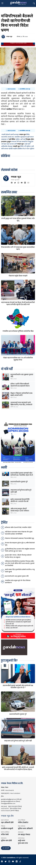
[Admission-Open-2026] (18, 442)
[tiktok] (20, 861)
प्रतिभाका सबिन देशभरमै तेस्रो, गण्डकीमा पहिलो (18, 527)
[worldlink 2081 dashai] (18, 89)
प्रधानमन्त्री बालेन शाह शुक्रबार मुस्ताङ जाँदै (21, 375)
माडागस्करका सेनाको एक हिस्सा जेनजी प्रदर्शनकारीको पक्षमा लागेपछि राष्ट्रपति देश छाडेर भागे (18, 303)
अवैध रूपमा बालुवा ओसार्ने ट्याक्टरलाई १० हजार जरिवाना (19, 509)
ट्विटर (32, 139)
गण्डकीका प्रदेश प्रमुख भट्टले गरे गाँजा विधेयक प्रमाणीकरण (17, 581)
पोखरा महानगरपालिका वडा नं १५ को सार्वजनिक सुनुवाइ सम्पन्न (18, 358)
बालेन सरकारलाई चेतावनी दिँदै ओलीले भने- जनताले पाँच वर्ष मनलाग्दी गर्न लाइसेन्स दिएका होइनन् (21, 501)
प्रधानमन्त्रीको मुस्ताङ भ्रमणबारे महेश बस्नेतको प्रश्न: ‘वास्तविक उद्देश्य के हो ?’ (21, 475)
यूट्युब (9, 141)
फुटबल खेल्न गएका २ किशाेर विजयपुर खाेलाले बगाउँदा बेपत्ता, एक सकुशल (18, 556)
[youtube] (21, 183)
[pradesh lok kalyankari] (18, 613)
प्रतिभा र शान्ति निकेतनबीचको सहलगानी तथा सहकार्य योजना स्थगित (20, 386)
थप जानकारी (6, 848)
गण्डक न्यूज (16, 177)
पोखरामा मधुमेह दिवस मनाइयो (18, 275)
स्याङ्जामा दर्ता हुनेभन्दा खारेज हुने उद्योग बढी (20, 491)
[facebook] (11, 183)
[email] (28, 183)
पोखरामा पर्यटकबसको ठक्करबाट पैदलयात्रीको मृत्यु (19, 538)
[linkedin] (25, 183)
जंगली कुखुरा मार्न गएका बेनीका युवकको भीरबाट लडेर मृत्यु (18, 219)
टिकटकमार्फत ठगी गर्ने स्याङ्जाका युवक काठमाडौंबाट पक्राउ (18, 248)
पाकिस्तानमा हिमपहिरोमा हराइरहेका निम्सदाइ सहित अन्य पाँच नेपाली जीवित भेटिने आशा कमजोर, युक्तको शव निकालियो (19, 563)
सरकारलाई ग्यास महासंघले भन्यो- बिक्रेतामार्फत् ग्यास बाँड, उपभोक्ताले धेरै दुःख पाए (21, 404)
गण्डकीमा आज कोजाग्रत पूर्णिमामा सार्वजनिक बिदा (18, 331)
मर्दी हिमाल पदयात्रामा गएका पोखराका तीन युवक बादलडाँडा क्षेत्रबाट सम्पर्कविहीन (18, 533)
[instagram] (18, 183)
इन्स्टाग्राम (3, 141)
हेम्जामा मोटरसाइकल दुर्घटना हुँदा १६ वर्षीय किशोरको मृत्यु (20, 544)
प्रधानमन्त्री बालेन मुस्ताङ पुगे (19, 481)
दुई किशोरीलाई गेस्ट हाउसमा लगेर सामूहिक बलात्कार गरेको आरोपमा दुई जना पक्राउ (20, 550)
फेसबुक (28, 139)
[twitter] (15, 183)
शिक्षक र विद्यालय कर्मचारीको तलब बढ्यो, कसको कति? (21, 394)
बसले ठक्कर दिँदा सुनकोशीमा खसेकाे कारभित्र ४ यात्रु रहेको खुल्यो (20, 570)
